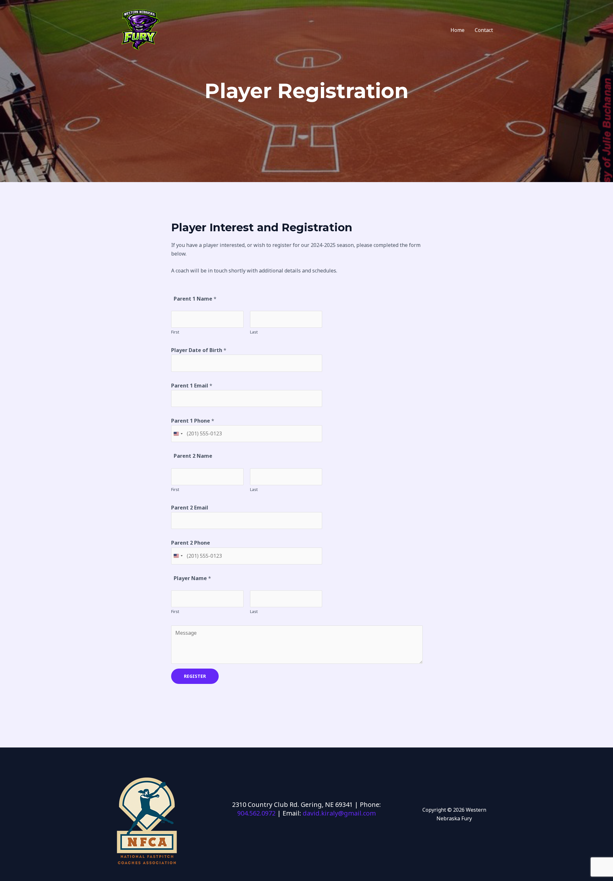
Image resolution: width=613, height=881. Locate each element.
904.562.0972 (256, 813)
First (175, 332)
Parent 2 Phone (190, 542)
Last (254, 332)
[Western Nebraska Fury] (139, 29)
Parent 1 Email (191, 385)
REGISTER (195, 676)
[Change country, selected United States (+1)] (178, 433)
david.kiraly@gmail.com (339, 813)
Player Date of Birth (198, 350)
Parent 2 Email (189, 507)
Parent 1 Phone (192, 420)
